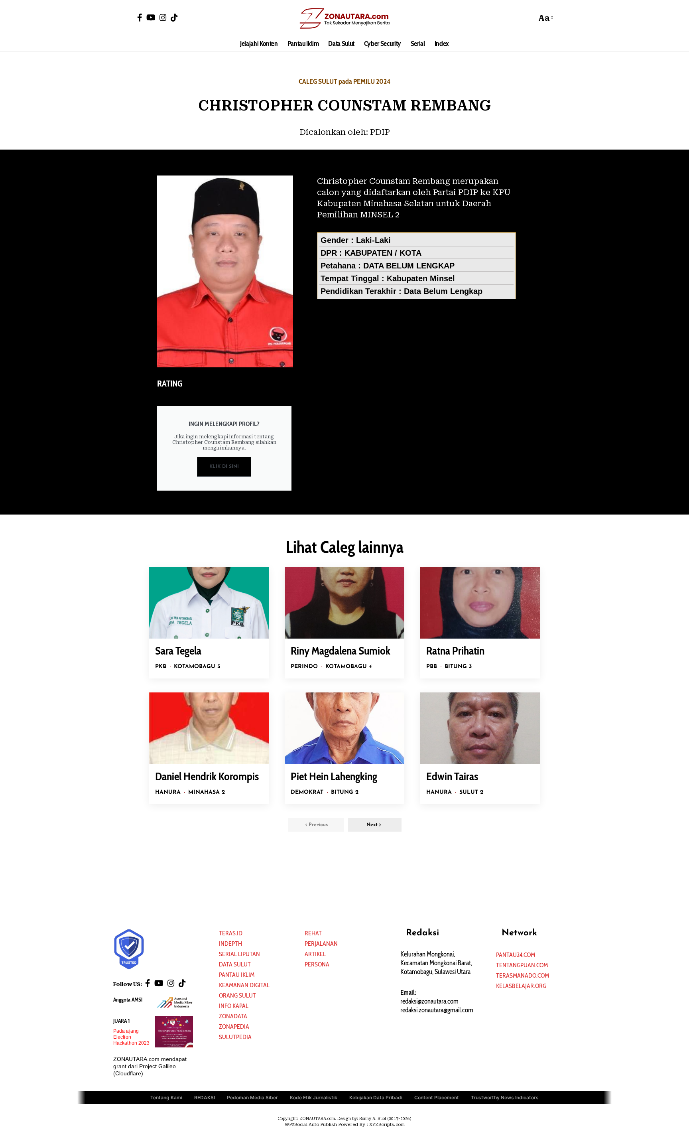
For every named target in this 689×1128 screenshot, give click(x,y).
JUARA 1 (121, 1020)
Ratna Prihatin (455, 650)
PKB (160, 667)
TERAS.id (230, 933)
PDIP (380, 132)
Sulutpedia (235, 1037)
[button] (528, 18)
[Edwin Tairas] (480, 728)
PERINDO (304, 667)
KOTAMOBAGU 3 (197, 667)
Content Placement (436, 1097)
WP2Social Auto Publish (311, 1124)
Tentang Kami (166, 1097)
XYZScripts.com (387, 1124)
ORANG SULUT (237, 995)
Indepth (230, 943)
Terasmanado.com (522, 975)
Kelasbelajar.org (521, 986)
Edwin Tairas (452, 776)
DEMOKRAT (307, 792)
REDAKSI (204, 1097)
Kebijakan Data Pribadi (375, 1097)
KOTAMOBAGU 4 (348, 667)
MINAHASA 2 (206, 792)
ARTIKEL (315, 954)
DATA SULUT (235, 964)
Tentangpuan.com (522, 965)
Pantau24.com (515, 954)
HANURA (168, 792)
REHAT (313, 933)
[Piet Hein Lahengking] (344, 728)
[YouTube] (150, 18)
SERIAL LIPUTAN (239, 954)
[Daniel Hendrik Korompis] (209, 728)
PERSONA (317, 964)
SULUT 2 (471, 792)
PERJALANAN (321, 943)
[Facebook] (139, 18)
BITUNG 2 (344, 792)
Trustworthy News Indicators (505, 1097)
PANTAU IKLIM (236, 974)
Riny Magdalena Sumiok (340, 650)
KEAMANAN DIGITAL (244, 985)
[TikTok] (174, 18)
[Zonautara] (344, 18)
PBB (431, 667)
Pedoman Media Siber (252, 1097)
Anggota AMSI (127, 999)
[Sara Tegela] (209, 603)
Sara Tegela (178, 650)
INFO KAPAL (233, 1006)
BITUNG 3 (458, 667)
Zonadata (233, 1016)
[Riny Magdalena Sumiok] (344, 603)
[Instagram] (163, 18)
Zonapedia (234, 1026)
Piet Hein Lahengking (334, 776)
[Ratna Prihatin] (480, 603)
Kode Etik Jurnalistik (313, 1097)
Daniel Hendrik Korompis (207, 776)
